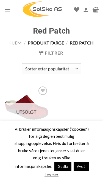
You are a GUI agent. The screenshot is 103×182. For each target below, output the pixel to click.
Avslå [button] (81, 166)
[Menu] (7, 9)
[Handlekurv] (96, 10)
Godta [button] (63, 166)
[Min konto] (86, 10)
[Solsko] (42, 9)
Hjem (15, 42)
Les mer (51, 174)
